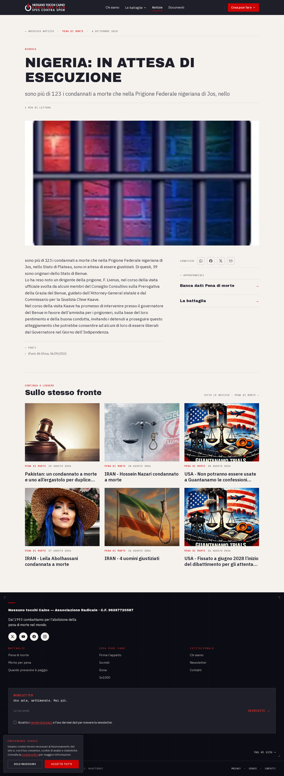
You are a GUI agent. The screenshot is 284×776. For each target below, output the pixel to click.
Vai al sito (265, 752)
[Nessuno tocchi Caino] (45, 7)
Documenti (176, 7)
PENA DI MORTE (72, 31)
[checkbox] (15, 722)
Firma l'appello (110, 655)
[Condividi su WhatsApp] (201, 261)
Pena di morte (18, 655)
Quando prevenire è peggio (28, 670)
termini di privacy (41, 722)
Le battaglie (134, 8)
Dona (103, 670)
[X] (12, 636)
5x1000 (104, 677)
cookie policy (30, 754)
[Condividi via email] (231, 261)
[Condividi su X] (221, 261)
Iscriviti (104, 662)
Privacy (236, 768)
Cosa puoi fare (241, 7)
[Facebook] (34, 636)
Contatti (195, 670)
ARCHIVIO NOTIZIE (39, 31)
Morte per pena (19, 662)
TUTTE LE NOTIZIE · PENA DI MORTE (231, 395)
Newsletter (198, 662)
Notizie (157, 7)
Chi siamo (112, 7)
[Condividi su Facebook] (211, 261)
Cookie (253, 768)
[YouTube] (23, 636)
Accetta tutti (61, 764)
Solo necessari (25, 764)
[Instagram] (45, 636)
